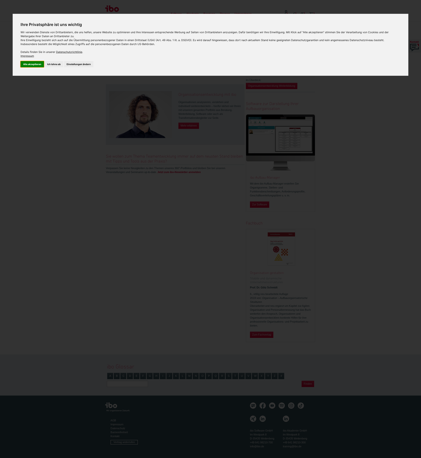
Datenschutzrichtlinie (69, 52)
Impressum (27, 56)
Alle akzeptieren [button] (32, 64)
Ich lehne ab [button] (54, 64)
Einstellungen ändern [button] (79, 64)
